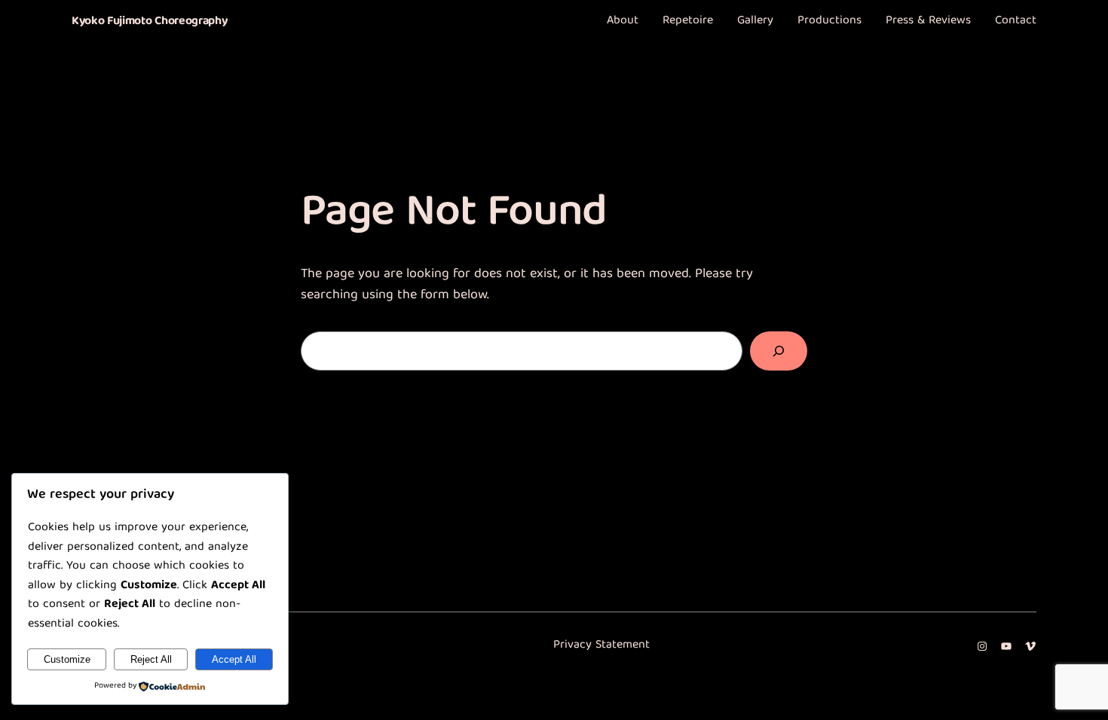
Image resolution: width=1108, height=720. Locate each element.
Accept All (234, 659)
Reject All (151, 659)
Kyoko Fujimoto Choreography (149, 21)
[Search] (778, 351)
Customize (67, 659)
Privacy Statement (601, 645)
